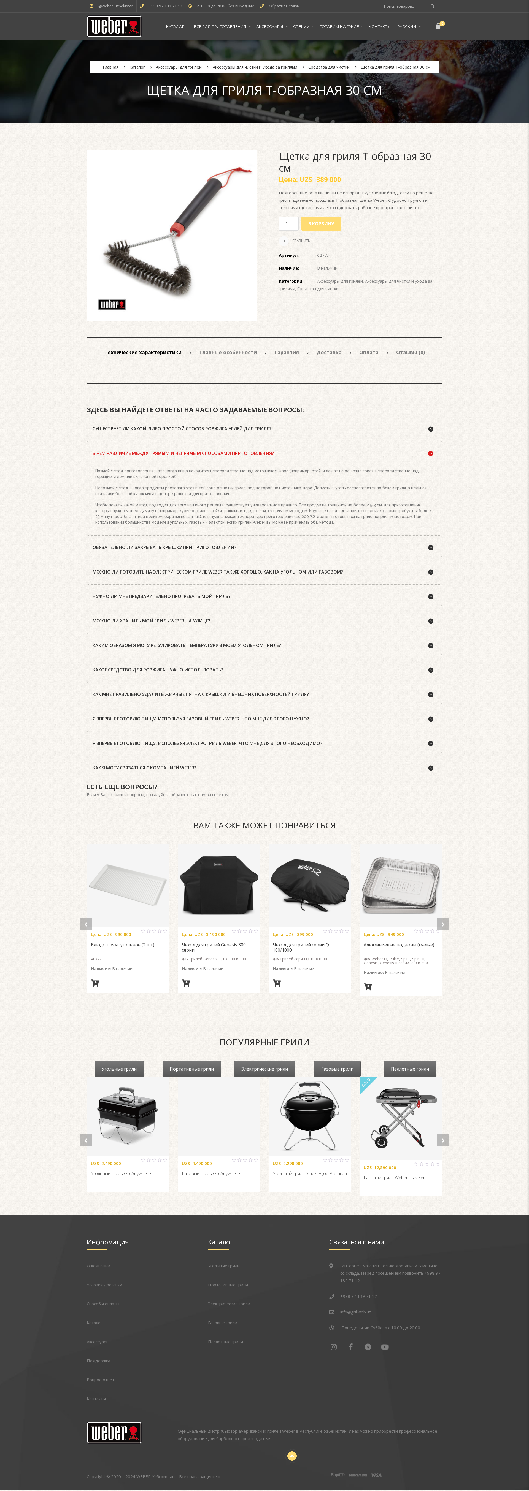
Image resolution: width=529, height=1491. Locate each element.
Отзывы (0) (410, 352)
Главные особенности (228, 352)
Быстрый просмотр (134, 933)
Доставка (329, 352)
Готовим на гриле (339, 26)
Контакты (379, 26)
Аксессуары (269, 26)
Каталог (175, 26)
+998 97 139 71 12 (165, 6)
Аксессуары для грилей (340, 281)
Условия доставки (104, 1284)
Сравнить (301, 240)
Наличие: (289, 268)
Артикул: (289, 255)
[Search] (433, 6)
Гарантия (286, 352)
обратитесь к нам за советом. (200, 794)
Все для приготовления (220, 26)
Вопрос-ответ (100, 1379)
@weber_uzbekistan (116, 6)
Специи (301, 26)
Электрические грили (264, 1069)
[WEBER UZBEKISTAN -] (114, 26)
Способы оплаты (103, 1303)
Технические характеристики (143, 352)
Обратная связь (284, 6)
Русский (406, 26)
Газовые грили (337, 1069)
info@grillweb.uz (355, 1312)
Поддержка (98, 1360)
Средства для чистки (318, 288)
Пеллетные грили (410, 1069)
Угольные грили (119, 1069)
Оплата (369, 352)
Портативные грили (192, 1069)
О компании (98, 1265)
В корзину (321, 224)
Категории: (291, 281)
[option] (172, 235)
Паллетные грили (225, 1341)
